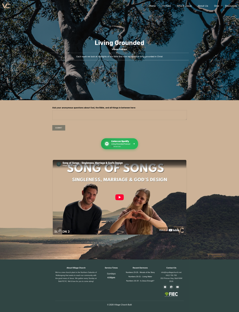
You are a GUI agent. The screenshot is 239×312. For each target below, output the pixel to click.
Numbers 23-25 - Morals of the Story (140, 272)
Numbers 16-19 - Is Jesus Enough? (140, 281)
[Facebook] (171, 287)
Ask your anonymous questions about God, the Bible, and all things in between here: (94, 107)
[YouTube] (177, 287)
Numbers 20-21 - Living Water (140, 277)
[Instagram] (165, 287)
